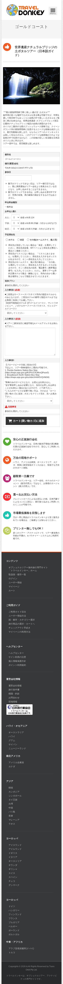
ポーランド (14, 930)
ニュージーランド (17, 748)
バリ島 (12, 812)
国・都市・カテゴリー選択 (22, 620)
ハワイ (12, 736)
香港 (11, 816)
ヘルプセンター (16, 653)
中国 (11, 808)
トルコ (12, 952)
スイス (12, 873)
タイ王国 (13, 800)
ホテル (11, 240)
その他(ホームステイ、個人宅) (43, 240)
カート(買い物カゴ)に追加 (28, 420)
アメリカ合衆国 (16, 762)
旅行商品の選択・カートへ (22, 624)
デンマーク (14, 885)
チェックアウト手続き (19, 628)
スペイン (13, 877)
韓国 (11, 787)
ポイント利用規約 (17, 665)
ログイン (13, 578)
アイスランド (15, 845)
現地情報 (13, 701)
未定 (22, 240)
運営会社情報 (15, 685)
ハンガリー (14, 910)
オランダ (13, 865)
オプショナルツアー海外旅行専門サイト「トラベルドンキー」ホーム (28, 569)
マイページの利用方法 (19, 632)
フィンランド (15, 914)
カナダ (12, 766)
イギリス (13, 853)
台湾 (11, 804)
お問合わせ (14, 697)
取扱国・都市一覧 (17, 574)
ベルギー (13, 926)
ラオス (12, 824)
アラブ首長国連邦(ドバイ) (21, 948)
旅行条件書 (14, 689)
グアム (12, 740)
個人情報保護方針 (17, 661)
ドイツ (12, 906)
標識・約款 (14, 693)
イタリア (13, 857)
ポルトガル (14, 934)
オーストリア (15, 861)
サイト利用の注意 (17, 657)
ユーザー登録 (15, 582)
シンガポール (15, 796)
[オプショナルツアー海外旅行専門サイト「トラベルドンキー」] (25, 10)
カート (12, 590)
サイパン (13, 744)
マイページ (14, 586)
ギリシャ (13, 869)
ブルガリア (14, 922)
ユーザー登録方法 (17, 616)
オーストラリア (16, 732)
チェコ (12, 881)
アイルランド (15, 849)
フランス (13, 918)
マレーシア (14, 820)
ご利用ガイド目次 (17, 612)
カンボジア (14, 792)
